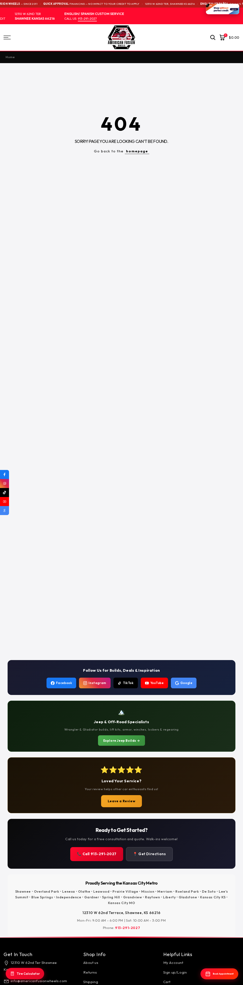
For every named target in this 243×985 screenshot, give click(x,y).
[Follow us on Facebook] (4, 474)
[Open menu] (40, 37)
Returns (90, 972)
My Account (173, 962)
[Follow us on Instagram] (4, 483)
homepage (137, 151)
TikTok (128, 683)
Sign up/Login (175, 972)
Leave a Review (121, 801)
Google (186, 683)
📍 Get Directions (149, 854)
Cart (167, 982)
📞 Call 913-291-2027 (96, 854)
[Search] (213, 37)
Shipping (90, 982)
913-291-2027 (82, 18)
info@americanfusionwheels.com (39, 981)
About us (90, 962)
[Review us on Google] (4, 510)
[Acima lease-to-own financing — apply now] (222, 9)
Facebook (64, 683)
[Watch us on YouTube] (4, 501)
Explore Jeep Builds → (121, 740)
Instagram (97, 683)
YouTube (157, 683)
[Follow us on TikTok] (4, 492)
